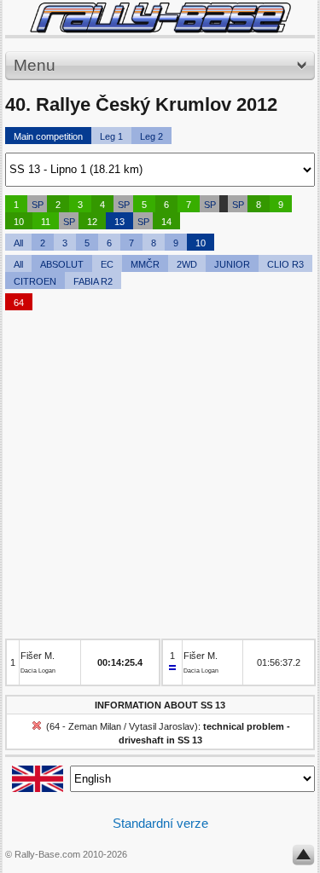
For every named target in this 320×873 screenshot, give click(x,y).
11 (45, 222)
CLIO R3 (285, 264)
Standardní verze (160, 823)
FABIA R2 (93, 281)
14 (166, 222)
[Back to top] (303, 858)
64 (19, 303)
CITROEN (35, 281)
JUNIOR (232, 264)
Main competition (48, 136)
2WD (187, 264)
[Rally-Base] (160, 17)
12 (92, 222)
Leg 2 (151, 136)
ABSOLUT (62, 264)
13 (119, 222)
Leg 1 (111, 136)
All (18, 243)
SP (38, 204)
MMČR (145, 264)
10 (19, 222)
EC (107, 264)
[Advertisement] (160, 479)
